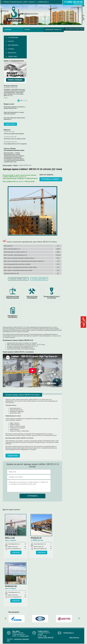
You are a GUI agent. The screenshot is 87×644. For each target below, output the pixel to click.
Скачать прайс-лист (18, 279)
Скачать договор (39, 279)
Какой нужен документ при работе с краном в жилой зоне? (14, 107)
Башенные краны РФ (53, 29)
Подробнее (13, 455)
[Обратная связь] (84, 319)
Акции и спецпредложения (14, 61)
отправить (32, 496)
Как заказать (13, 45)
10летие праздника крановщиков (14, 133)
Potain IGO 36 (36, 538)
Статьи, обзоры (10, 148)
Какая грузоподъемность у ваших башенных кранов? (14, 113)
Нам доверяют (13, 612)
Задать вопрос (10, 124)
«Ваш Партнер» (74, 637)
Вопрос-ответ (9, 104)
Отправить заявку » (51, 179)
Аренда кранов (7, 165)
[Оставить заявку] (84, 325)
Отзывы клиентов (10, 86)
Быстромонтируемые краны (74, 29)
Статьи (11, 49)
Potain (27, 29)
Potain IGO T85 (11, 586)
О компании (13, 37)
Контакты (12, 53)
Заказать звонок (78, 3)
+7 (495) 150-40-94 (73, 2)
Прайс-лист (13, 56)
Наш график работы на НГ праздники (15, 144)
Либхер (15, 165)
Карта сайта (25, 636)
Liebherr (7, 29)
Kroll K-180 (10, 538)
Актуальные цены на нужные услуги (14, 138)
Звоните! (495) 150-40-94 (45, 637)
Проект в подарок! (15, 72)
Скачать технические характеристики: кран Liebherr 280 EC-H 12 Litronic (31, 242)
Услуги (11, 41)
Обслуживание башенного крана (14, 150)
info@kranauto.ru (68, 633)
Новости (7, 130)
